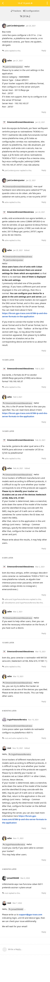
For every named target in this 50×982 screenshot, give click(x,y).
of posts (24, 3)
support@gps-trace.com (30, 914)
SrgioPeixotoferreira (21, 754)
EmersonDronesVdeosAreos (18, 186)
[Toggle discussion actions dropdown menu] (47, 3)
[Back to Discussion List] (3, 3)
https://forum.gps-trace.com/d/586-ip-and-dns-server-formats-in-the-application (24, 819)
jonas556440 (17, 909)
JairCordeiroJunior (14, 66)
